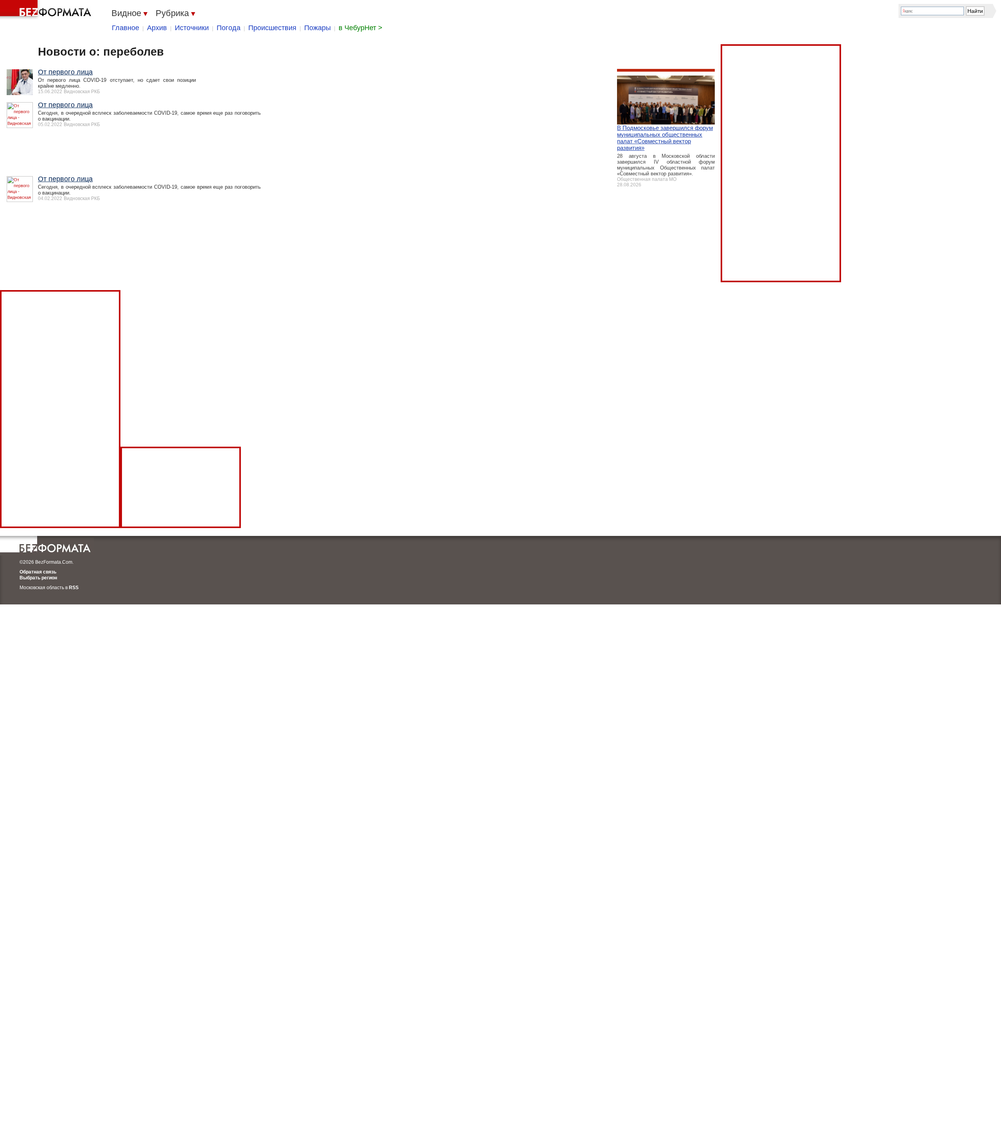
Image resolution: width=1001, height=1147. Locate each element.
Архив (157, 28)
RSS (74, 587)
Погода (228, 28)
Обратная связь (38, 572)
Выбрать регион (38, 578)
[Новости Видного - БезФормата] (47, 10)
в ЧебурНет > (360, 28)
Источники (192, 28)
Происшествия (272, 28)
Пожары (317, 28)
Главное (125, 28)
